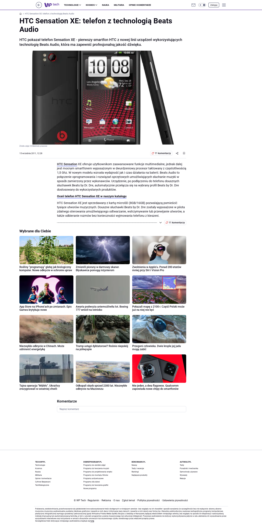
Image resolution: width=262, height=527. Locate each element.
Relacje (183, 478)
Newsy (134, 465)
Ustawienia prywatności (174, 500)
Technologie (71, 5)
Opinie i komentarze (140, 5)
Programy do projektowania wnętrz (97, 472)
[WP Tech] (54, 5)
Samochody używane (188, 472)
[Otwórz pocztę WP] (193, 5)
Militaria (119, 5)
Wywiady (183, 475)
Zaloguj (213, 5)
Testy (182, 465)
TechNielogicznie (42, 485)
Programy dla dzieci (91, 482)
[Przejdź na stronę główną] (39, 7)
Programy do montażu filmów (95, 475)
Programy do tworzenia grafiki (95, 485)
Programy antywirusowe (93, 478)
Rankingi (135, 472)
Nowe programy (90, 488)
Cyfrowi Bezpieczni (42, 482)
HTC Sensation (67, 164)
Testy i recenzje (138, 468)
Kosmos (90, 5)
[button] (202, 5)
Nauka (105, 5)
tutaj (92, 521)
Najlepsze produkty (139, 475)
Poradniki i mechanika (189, 468)
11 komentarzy (163, 153)
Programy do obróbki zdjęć (94, 465)
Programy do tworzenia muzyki (96, 468)
